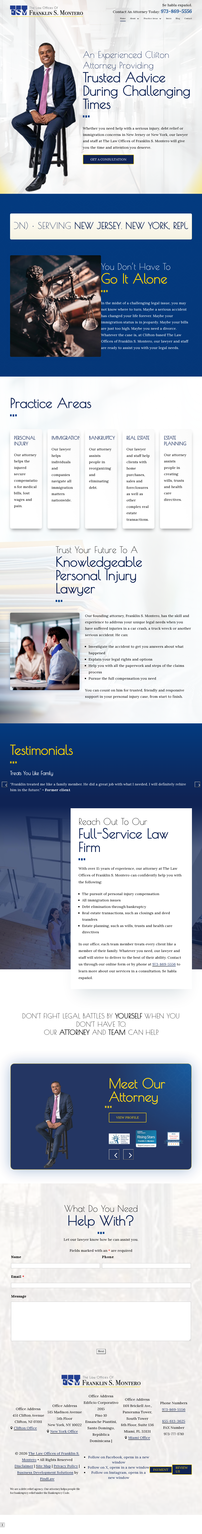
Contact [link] (188, 18)
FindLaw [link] (47, 1478)
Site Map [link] (43, 1466)
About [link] (133, 18)
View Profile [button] (127, 1117)
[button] (4, 784)
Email (17, 1276)
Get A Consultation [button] (108, 159)
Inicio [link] (168, 18)
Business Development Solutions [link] (45, 1472)
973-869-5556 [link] (176, 11)
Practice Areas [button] (151, 18)
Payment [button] (160, 1470)
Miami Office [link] (139, 1437)
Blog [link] (178, 18)
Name (16, 1257)
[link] (46, 11)
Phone (108, 1257)
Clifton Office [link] (25, 1428)
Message (18, 1296)
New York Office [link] (64, 1431)
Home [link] (123, 18)
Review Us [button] (182, 1469)
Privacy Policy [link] (66, 1466)
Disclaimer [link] (24, 1466)
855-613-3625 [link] (173, 1421)
